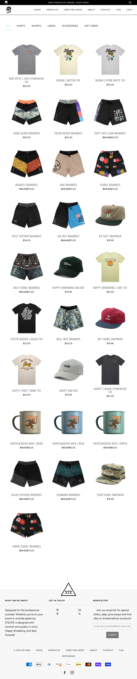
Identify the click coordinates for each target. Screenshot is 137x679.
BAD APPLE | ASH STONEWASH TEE (26, 80)
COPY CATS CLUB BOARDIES (110, 133)
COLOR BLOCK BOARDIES (68, 133)
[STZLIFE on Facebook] (64, 673)
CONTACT (106, 10)
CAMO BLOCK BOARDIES (26, 133)
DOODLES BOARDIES (26, 184)
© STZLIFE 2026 (22, 650)
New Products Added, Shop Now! (68, 2)
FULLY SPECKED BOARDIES (27, 236)
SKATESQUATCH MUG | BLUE (68, 443)
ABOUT (91, 10)
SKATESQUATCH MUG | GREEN (110, 443)
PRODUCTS (52, 10)
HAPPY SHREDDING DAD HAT (68, 287)
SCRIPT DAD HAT (68, 390)
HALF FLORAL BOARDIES (26, 287)
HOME (37, 10)
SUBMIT (112, 634)
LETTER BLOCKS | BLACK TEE (27, 339)
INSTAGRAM (68, 656)
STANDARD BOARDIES (68, 494)
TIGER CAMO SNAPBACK (110, 494)
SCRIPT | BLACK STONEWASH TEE (110, 390)
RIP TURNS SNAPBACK (110, 339)
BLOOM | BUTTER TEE (68, 80)
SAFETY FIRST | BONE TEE (26, 390)
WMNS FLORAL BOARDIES (27, 546)
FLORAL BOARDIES (110, 184)
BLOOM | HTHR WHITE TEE (110, 80)
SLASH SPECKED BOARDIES (26, 494)
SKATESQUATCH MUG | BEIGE (26, 443)
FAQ (118, 10)
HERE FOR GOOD (73, 10)
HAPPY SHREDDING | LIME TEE (110, 287)
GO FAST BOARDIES (68, 236)
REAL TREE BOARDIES (68, 339)
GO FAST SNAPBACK (110, 236)
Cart (129, 10)
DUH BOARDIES (68, 184)
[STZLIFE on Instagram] (72, 673)
